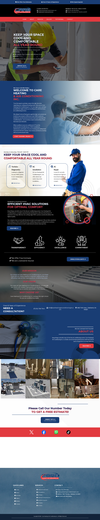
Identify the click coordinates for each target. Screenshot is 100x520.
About (32, 19)
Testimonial (59, 19)
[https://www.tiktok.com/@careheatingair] (68, 432)
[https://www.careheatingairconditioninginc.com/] (22, 10)
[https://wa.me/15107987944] (56, 432)
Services (40, 19)
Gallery (49, 19)
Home (24, 19)
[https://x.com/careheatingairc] (31, 432)
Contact (70, 19)
